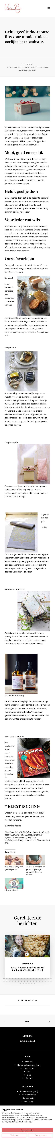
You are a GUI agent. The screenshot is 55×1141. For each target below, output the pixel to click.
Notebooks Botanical (14, 589)
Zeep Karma (10, 347)
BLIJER (31, 64)
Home (24, 64)
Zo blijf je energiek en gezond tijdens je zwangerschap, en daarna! (35, 870)
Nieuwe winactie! (12, 890)
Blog (27, 1021)
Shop (29, 1071)
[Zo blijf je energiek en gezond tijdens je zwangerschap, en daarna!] (35, 860)
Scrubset (9, 278)
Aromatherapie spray (14, 695)
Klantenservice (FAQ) (29, 1091)
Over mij (29, 1061)
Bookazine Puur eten (14, 736)
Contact (28, 1078)
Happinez (9, 173)
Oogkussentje (11, 442)
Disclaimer (28, 1101)
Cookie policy (29, 1098)
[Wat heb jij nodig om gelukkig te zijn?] (14, 860)
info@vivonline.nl (27, 1041)
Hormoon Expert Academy (28, 1065)
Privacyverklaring (29, 1094)
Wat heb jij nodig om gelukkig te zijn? (14, 868)
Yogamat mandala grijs (45, 518)
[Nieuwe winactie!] (14, 883)
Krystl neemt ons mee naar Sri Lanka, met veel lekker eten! (27, 969)
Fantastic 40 (29, 1068)
